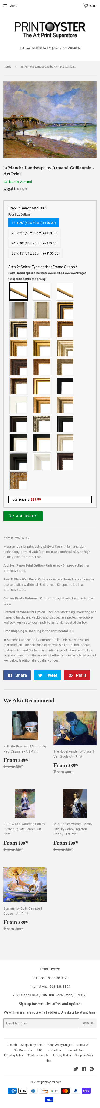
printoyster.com (51, 1082)
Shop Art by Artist (32, 1045)
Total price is (26, 499)
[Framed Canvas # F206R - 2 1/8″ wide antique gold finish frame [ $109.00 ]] (42, 367)
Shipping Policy (13, 1055)
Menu (13, 6)
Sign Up (87, 1023)
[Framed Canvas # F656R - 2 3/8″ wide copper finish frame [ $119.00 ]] (65, 329)
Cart (93, 6)
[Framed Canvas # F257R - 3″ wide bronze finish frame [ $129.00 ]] (18, 348)
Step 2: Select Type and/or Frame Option (47, 273)
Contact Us (54, 1050)
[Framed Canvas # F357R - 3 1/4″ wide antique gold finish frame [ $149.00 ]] (42, 405)
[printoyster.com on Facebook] (83, 1070)
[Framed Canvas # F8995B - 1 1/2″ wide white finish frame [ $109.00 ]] (18, 405)
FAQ (39, 1050)
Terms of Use (74, 1050)
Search (12, 1045)
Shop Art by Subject (60, 1045)
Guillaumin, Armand (17, 182)
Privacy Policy (62, 1055)
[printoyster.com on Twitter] (76, 1070)
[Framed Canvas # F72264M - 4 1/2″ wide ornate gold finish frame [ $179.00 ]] (18, 480)
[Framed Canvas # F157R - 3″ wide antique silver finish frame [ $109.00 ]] (65, 348)
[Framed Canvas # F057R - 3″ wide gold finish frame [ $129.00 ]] (42, 348)
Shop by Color (84, 1055)
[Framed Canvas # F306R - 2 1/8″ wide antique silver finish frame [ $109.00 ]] (65, 367)
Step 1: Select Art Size (27, 211)
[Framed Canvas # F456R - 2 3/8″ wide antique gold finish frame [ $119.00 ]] (42, 329)
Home (7, 66)
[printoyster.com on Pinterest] (91, 1070)
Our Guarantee (23, 1050)
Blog (48, 1060)
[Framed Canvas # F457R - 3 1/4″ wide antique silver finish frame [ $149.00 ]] (65, 405)
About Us (83, 1045)
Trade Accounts (38, 1055)
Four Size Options (19, 214)
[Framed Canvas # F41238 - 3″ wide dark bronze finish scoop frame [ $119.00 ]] (65, 461)
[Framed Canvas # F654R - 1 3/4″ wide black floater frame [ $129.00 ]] (18, 461)
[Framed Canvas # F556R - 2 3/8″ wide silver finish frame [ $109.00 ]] (42, 424)
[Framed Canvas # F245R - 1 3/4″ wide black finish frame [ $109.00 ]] (65, 386)
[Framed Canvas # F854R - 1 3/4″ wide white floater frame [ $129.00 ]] (42, 461)
